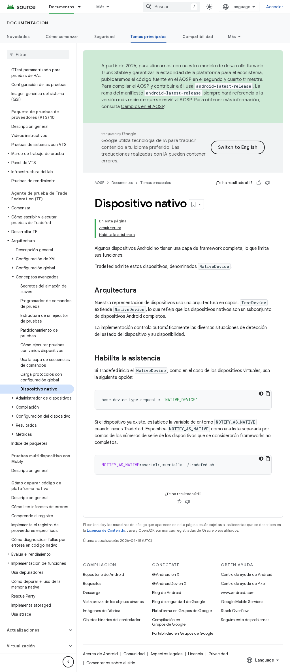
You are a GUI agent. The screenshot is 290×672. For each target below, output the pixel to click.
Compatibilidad (197, 36)
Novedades (18, 36)
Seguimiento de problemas (245, 619)
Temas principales (149, 36)
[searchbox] (38, 54)
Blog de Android (166, 592)
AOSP (99, 182)
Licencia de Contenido (106, 530)
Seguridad (104, 36)
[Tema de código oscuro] (261, 393)
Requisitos (92, 583)
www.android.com (238, 592)
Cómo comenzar (62, 36)
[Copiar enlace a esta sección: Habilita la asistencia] (166, 358)
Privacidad (218, 654)
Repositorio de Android (103, 574)
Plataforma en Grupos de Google (182, 610)
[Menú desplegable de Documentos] (81, 7)
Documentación (27, 22)
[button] (37, 153)
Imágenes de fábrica (101, 610)
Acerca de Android (100, 654)
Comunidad (134, 654)
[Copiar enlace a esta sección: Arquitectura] (142, 290)
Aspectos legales (166, 654)
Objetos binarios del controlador (111, 619)
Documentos (61, 6)
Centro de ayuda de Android (246, 574)
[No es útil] (267, 183)
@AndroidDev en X (169, 583)
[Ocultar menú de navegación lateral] (68, 661)
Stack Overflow (235, 610)
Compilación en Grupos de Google (168, 622)
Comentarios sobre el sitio (110, 663)
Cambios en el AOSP (142, 107)
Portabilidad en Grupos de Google (182, 633)
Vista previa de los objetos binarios (113, 601)
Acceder (274, 6)
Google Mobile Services (242, 601)
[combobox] (171, 7)
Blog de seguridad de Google (178, 601)
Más (100, 6)
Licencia (195, 654)
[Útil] (259, 183)
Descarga (92, 592)
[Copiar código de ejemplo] (268, 393)
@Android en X (165, 574)
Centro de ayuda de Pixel (243, 583)
